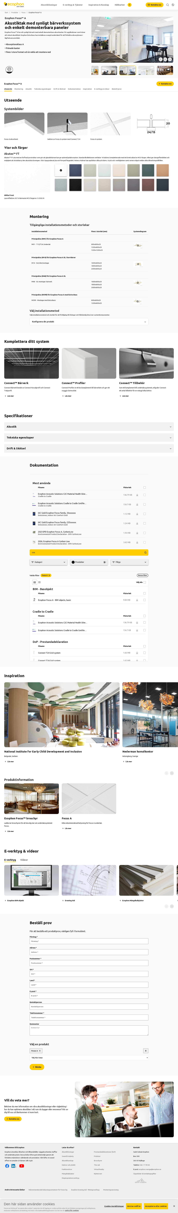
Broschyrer (98, 1161)
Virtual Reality (99, 1169)
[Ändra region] (173, 5)
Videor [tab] (24, 859)
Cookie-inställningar (114, 1206)
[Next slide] (172, 773)
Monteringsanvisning (111, 1190)
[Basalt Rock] (163, 185)
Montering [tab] (18, 89)
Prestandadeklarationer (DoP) (105, 1152)
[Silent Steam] (61, 185)
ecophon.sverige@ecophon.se (150, 1169)
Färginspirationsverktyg (70, 1178)
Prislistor (97, 1156)
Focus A (34, 1051)
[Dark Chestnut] (148, 185)
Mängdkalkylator (68, 1174)
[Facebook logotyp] (7, 1168)
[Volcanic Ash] (104, 185)
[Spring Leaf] (134, 170)
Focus (23, 12)
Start (6, 12)
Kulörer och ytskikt (68, 1165)
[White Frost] (61, 170)
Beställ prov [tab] (116, 89)
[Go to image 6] (165, 70)
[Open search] (167, 5)
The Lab (97, 1165)
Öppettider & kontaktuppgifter (144, 1174)
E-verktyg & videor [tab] (101, 89)
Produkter (14, 12)
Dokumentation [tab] (74, 89)
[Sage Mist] (90, 170)
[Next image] (170, 59)
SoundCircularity (68, 1156)
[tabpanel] (89, 886)
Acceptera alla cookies (156, 1206)
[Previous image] (161, 59)
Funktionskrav (67, 1169)
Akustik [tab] (29, 89)
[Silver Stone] (119, 185)
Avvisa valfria (134, 1206)
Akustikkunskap (67, 1161)
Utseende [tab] (8, 89)
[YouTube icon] (21, 1168)
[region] (89, 1206)
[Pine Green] (148, 170)
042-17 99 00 (145, 1165)
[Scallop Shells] (119, 170)
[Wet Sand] (163, 170)
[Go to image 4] (127, 70)
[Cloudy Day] (90, 185)
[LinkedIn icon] (13, 1168)
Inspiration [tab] (87, 89)
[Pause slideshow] (165, 59)
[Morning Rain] (104, 170)
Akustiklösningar (68, 1152)
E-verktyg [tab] (10, 859)
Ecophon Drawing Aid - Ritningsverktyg (85, 1190)
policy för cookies (72, 1210)
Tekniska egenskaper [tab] (42, 89)
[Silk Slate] (134, 185)
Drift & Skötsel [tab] (60, 89)
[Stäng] (174, 1206)
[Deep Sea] (75, 170)
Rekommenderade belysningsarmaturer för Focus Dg (48, 1190)
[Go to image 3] (109, 70)
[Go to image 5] (146, 70)
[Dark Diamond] (75, 185)
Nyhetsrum (98, 1174)
